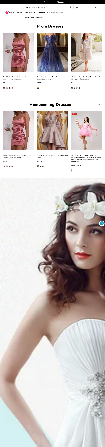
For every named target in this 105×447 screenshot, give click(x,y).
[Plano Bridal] (14, 13)
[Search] (90, 7)
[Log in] (71, 7)
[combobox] (83, 7)
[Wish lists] (96, 7)
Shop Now (60, 2)
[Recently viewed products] (102, 223)
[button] (101, 7)
